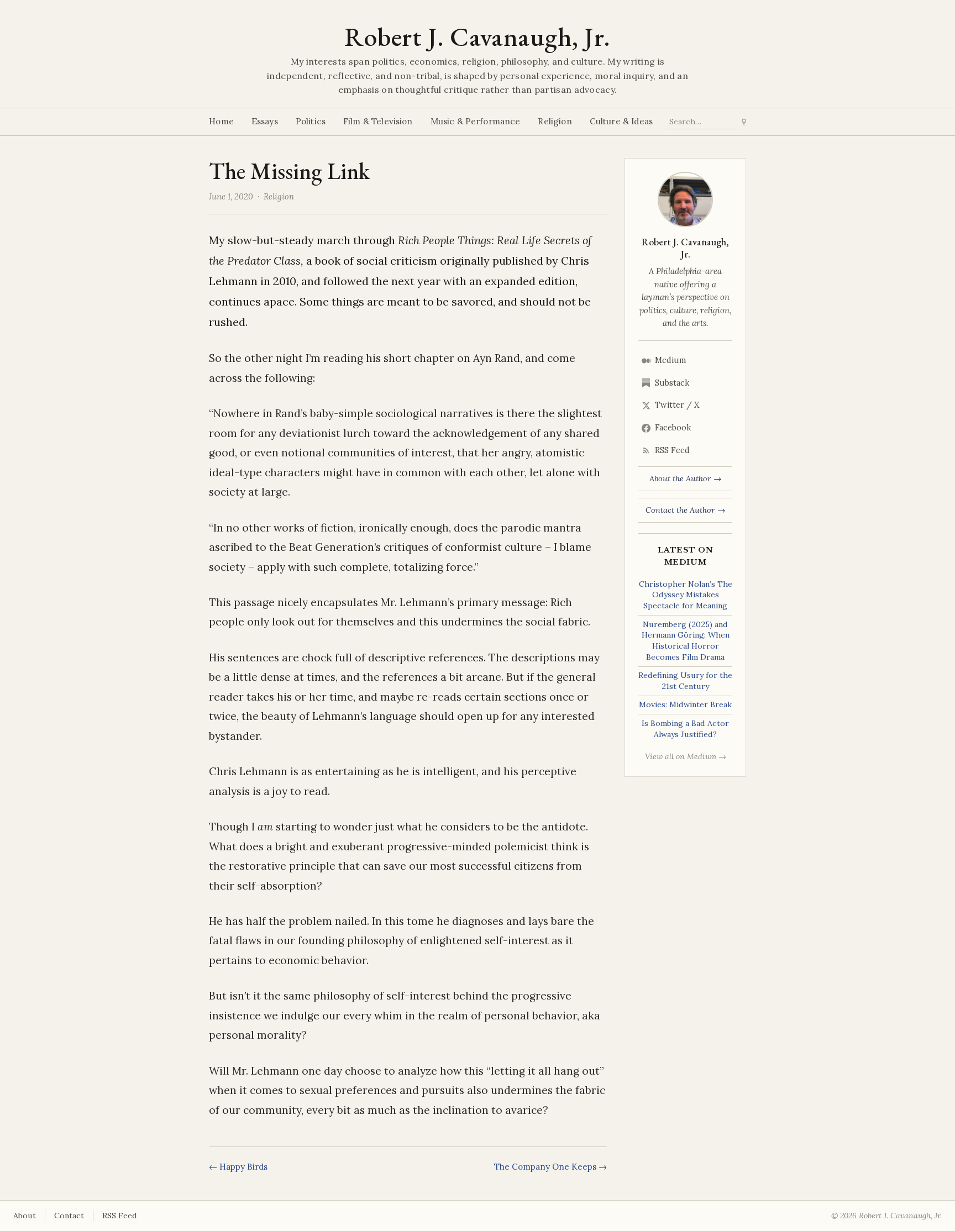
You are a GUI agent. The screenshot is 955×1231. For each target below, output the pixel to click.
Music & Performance (476, 121)
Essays (264, 121)
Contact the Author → (685, 510)
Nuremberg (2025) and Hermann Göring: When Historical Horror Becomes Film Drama (686, 640)
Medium (670, 360)
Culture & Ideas (621, 121)
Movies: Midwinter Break (685, 704)
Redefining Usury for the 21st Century (685, 680)
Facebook (673, 428)
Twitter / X (677, 405)
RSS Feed (672, 450)
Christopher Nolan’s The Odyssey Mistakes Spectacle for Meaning (685, 595)
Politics (311, 121)
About (24, 1216)
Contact (69, 1216)
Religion (554, 121)
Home (221, 121)
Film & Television (378, 121)
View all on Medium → (685, 756)
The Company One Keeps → (550, 1166)
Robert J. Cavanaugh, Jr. (477, 36)
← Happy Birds (238, 1166)
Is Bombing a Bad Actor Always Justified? (685, 728)
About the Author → (685, 478)
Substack (672, 383)
